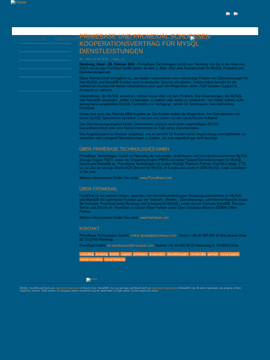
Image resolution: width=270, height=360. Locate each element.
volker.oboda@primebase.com (153, 235)
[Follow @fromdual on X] (91, 279)
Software (125, 39)
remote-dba (198, 254)
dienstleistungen (177, 254)
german (213, 254)
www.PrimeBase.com (156, 178)
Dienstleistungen (79, 39)
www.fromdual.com (154, 218)
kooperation (157, 254)
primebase (140, 254)
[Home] (18, 2)
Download (34, 72)
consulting (86, 254)
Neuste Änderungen (37, 84)
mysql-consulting (91, 259)
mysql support (229, 254)
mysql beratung (114, 259)
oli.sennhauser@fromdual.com (130, 245)
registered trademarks (67, 288)
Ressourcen (164, 39)
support (126, 254)
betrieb (114, 254)
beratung (101, 254)
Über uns (33, 39)
